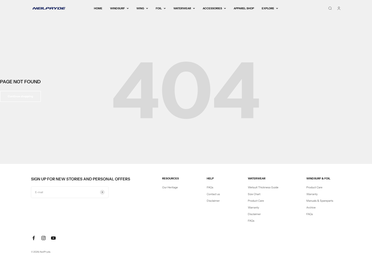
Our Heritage (170, 187)
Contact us (213, 194)
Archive (311, 207)
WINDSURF (117, 8)
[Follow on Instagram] (43, 238)
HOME (98, 8)
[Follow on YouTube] (53, 238)
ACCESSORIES (212, 8)
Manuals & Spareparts (319, 200)
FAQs (210, 187)
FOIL (159, 8)
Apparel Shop (244, 8)
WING (140, 8)
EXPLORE (268, 8)
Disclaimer (213, 200)
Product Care (256, 200)
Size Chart (254, 194)
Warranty (253, 207)
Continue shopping (20, 96)
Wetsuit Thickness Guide (263, 187)
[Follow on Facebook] (33, 238)
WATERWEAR (182, 8)
